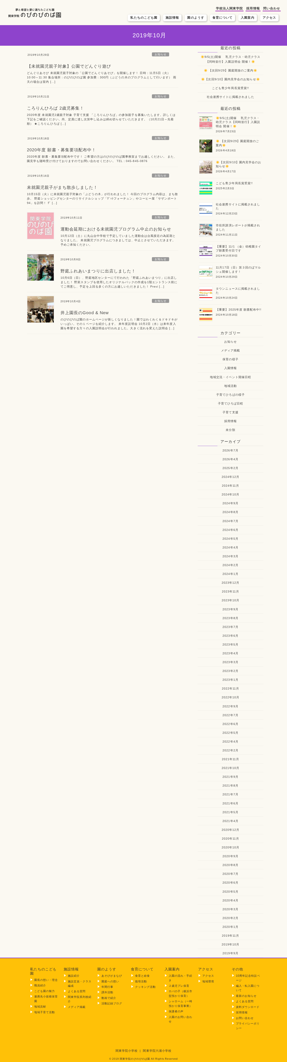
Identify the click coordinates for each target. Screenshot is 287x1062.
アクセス (269, 17)
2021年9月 (230, 776)
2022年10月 (231, 697)
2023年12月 (231, 582)
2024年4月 (230, 547)
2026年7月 (230, 450)
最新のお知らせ (246, 995)
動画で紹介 (108, 998)
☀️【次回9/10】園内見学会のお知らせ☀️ (230, 79)
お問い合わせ (245, 1018)
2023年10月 (231, 600)
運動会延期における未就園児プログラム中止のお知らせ (116, 229)
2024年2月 (230, 565)
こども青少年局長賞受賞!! (230, 88)
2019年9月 (230, 953)
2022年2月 (230, 750)
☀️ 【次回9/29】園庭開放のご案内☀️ (230, 70)
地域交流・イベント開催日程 (230, 377)
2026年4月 (230, 459)
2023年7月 (230, 627)
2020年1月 (230, 926)
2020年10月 (231, 847)
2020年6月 (230, 882)
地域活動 (230, 386)
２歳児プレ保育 (179, 985)
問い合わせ (271, 8)
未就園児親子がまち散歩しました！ (62, 187)
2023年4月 (230, 653)
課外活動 (107, 992)
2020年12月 (231, 829)
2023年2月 (230, 671)
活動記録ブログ (111, 1003)
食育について (222, 17)
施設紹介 (74, 975)
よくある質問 (77, 991)
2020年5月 (230, 891)
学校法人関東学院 (229, 8)
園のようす (195, 17)
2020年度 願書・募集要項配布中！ (61, 150)
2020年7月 (230, 873)
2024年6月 (230, 530)
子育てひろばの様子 (230, 394)
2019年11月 (230, 935)
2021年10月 (231, 768)
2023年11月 (230, 591)
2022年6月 (230, 724)
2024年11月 (230, 485)
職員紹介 (40, 985)
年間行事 (107, 986)
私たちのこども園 (143, 17)
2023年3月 (230, 662)
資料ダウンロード (248, 1007)
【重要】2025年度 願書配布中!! (238, 309)
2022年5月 (230, 732)
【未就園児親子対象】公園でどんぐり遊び (69, 66)
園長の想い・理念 (46, 980)
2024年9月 (230, 503)
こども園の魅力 (44, 991)
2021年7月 (230, 794)
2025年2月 (230, 468)
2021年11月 (230, 759)
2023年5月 (230, 644)
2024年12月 (231, 476)
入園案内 (247, 17)
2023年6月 (230, 635)
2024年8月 (230, 512)
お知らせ (160, 54)
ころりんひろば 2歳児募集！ (55, 108)
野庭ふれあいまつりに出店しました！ (98, 271)
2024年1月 (230, 574)
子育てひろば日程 (230, 403)
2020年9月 (230, 856)
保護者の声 (176, 1011)
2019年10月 (231, 944)
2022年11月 (230, 688)
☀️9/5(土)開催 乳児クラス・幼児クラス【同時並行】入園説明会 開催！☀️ (230, 59)
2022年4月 (230, 741)
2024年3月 (230, 556)
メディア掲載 (230, 350)
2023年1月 (230, 679)
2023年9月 (230, 609)
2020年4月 (230, 900)
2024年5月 (230, 538)
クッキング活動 (145, 986)
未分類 (230, 430)
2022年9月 (230, 706)
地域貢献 (40, 1006)
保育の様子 (230, 359)
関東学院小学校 (127, 1050)
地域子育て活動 (44, 1012)
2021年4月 (230, 821)
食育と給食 (142, 975)
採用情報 (253, 8)
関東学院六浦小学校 (157, 1050)
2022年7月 (230, 715)
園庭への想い (110, 981)
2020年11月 (230, 838)
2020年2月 (230, 918)
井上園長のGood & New (85, 312)
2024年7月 (230, 521)
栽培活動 (141, 981)
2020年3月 (230, 909)
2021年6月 (230, 803)
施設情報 (172, 17)
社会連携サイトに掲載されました (230, 97)
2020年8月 (230, 865)
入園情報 (230, 368)
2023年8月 (230, 618)
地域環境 (208, 981)
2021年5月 (230, 812)
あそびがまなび (111, 975)
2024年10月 (231, 494)
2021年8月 (230, 785)
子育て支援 (230, 412)
